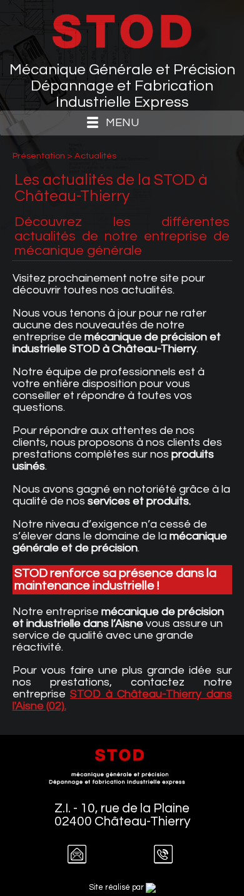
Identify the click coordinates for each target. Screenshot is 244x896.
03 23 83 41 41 (169, 860)
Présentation (40, 155)
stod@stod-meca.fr (82, 860)
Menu (122, 123)
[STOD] (122, 31)
